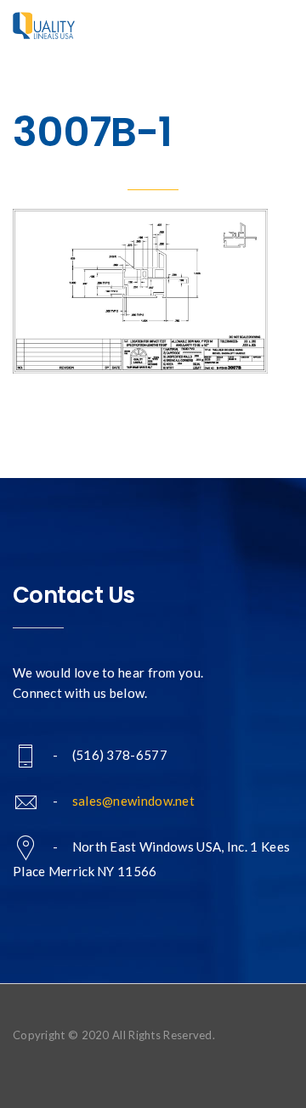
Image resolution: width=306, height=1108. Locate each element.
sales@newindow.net (133, 800)
